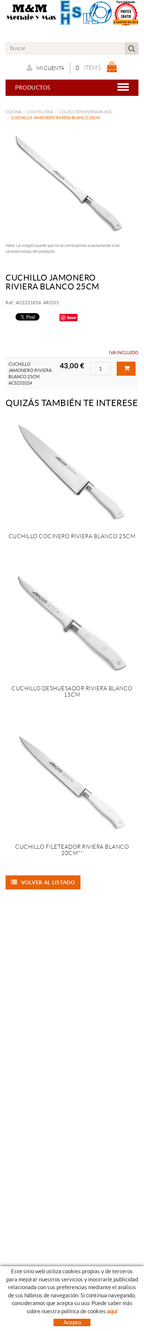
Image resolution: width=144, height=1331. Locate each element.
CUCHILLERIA (40, 112)
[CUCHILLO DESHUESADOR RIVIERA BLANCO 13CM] (72, 624)
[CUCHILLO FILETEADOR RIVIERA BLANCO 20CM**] (72, 782)
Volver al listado (48, 882)
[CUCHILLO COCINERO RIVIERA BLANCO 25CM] (72, 472)
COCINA (13, 112)
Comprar (126, 369)
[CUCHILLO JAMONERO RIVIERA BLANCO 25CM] (69, 183)
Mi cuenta (50, 68)
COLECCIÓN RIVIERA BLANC (86, 112)
